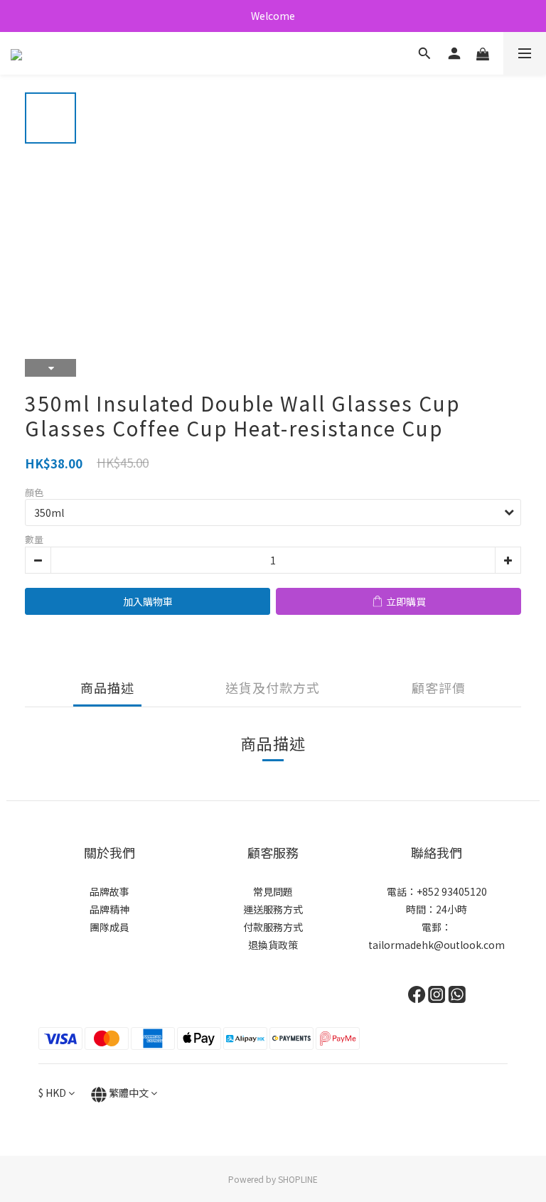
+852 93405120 (452, 891)
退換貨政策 (273, 945)
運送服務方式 (273, 909)
